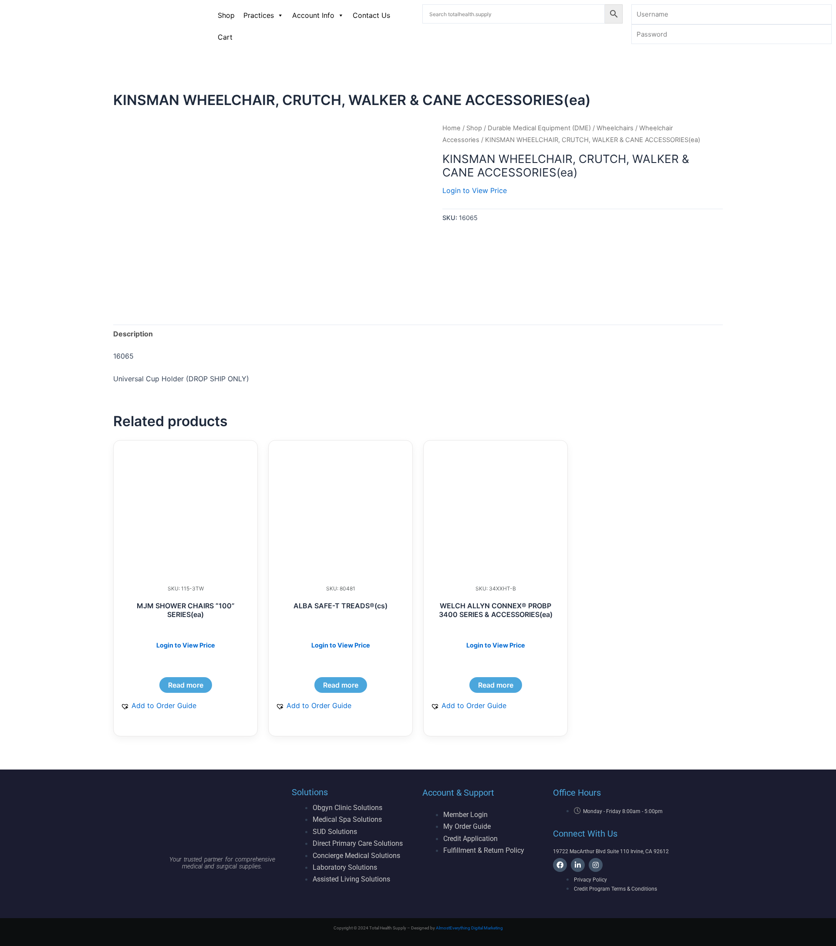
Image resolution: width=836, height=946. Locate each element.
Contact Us (371, 15)
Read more (185, 685)
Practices (258, 15)
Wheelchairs (615, 128)
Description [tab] (133, 333)
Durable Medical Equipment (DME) (539, 128)
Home (451, 128)
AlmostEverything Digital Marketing (469, 928)
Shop (226, 15)
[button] (158, 705)
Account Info (313, 15)
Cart (225, 37)
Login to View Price (474, 190)
